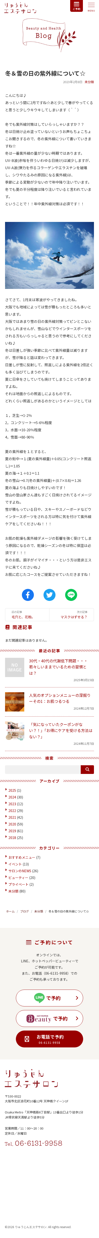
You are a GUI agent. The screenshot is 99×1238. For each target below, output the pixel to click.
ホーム (10, 911)
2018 (12, 837)
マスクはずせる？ (74, 614)
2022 (12, 810)
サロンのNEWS (19, 870)
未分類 (89, 82)
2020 (12, 824)
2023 (12, 803)
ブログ (24, 911)
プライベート (18, 884)
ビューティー (18, 877)
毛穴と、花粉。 (23, 614)
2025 (12, 790)
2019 (12, 830)
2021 (12, 817)
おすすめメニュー (21, 857)
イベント (15, 864)
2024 (12, 797)
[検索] (87, 769)
